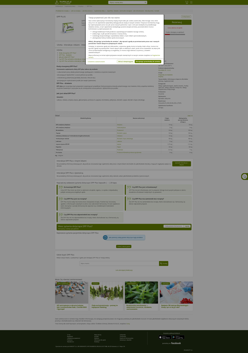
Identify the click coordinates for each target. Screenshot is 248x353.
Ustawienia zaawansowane (96, 62)
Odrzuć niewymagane (125, 61)
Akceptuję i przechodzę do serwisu (148, 61)
